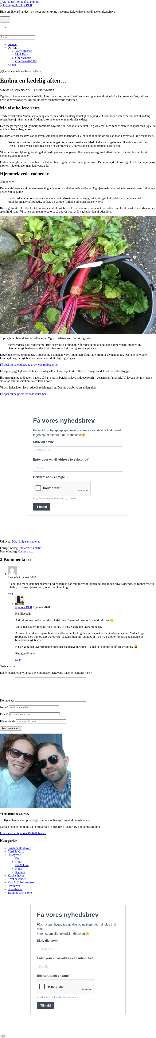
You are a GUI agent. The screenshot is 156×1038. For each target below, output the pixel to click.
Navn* (4, 707)
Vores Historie (23, 51)
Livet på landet (16, 879)
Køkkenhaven (16, 875)
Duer (18, 861)
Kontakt (12, 64)
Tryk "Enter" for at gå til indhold (19, 1)
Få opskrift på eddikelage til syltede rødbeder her (29, 364)
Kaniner (20, 872)
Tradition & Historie (20, 892)
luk (3, 1036)
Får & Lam (22, 865)
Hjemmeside (7, 721)
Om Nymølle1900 (26, 61)
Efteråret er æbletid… (31, 548)
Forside (12, 44)
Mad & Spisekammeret (26, 541)
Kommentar (7, 700)
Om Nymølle (23, 57)
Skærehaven (15, 889)
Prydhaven (14, 885)
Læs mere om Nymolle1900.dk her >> (23, 833)
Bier (17, 858)
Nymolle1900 (23, 607)
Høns (18, 868)
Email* (4, 714)
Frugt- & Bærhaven (19, 848)
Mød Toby (21, 54)
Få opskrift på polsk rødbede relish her (23, 394)
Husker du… (25, 551)
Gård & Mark (16, 851)
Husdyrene (14, 855)
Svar (10, 593)
